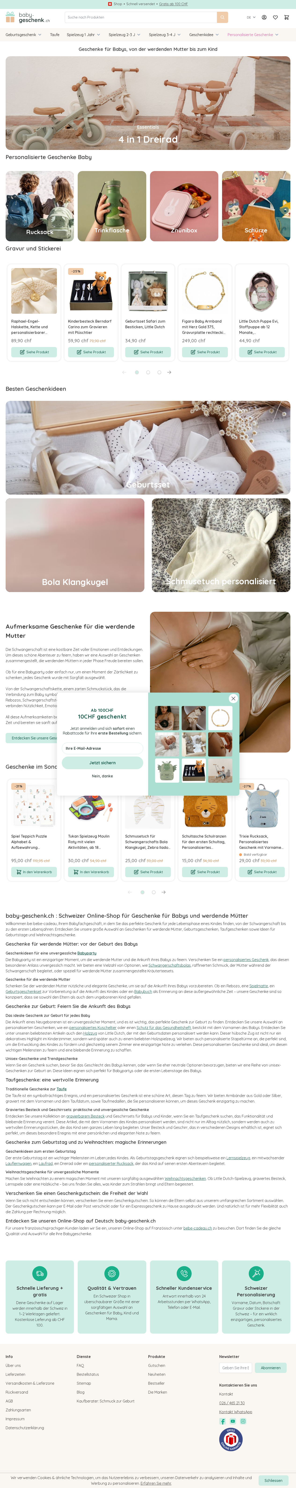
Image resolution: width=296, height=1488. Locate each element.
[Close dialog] (233, 698)
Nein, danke (102, 776)
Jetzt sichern (102, 762)
